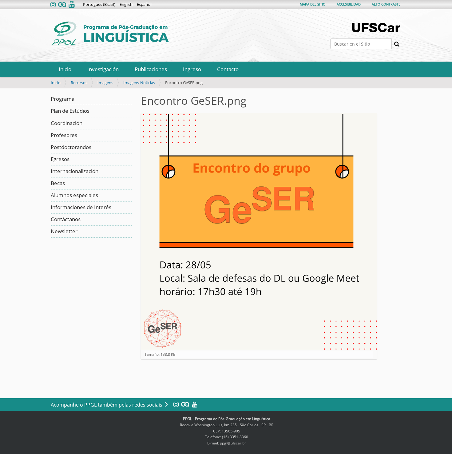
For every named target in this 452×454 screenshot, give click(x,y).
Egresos (60, 159)
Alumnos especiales (74, 195)
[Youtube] (71, 4)
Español (144, 4)
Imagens (105, 82)
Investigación (103, 69)
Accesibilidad (349, 4)
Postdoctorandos (71, 147)
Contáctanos (66, 219)
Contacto (228, 69)
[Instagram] (53, 4)
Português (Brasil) (99, 4)
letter (70, 231)
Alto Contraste (386, 4)
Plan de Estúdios (70, 110)
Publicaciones (151, 69)
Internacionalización (74, 171)
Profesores (64, 135)
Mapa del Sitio (313, 4)
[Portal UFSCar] (376, 27)
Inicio (65, 69)
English (126, 4)
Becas (58, 183)
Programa (62, 98)
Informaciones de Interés (81, 207)
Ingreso (192, 69)
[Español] (110, 34)
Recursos (79, 82)
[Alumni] (62, 4)
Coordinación (66, 123)
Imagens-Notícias (139, 82)
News (57, 231)
